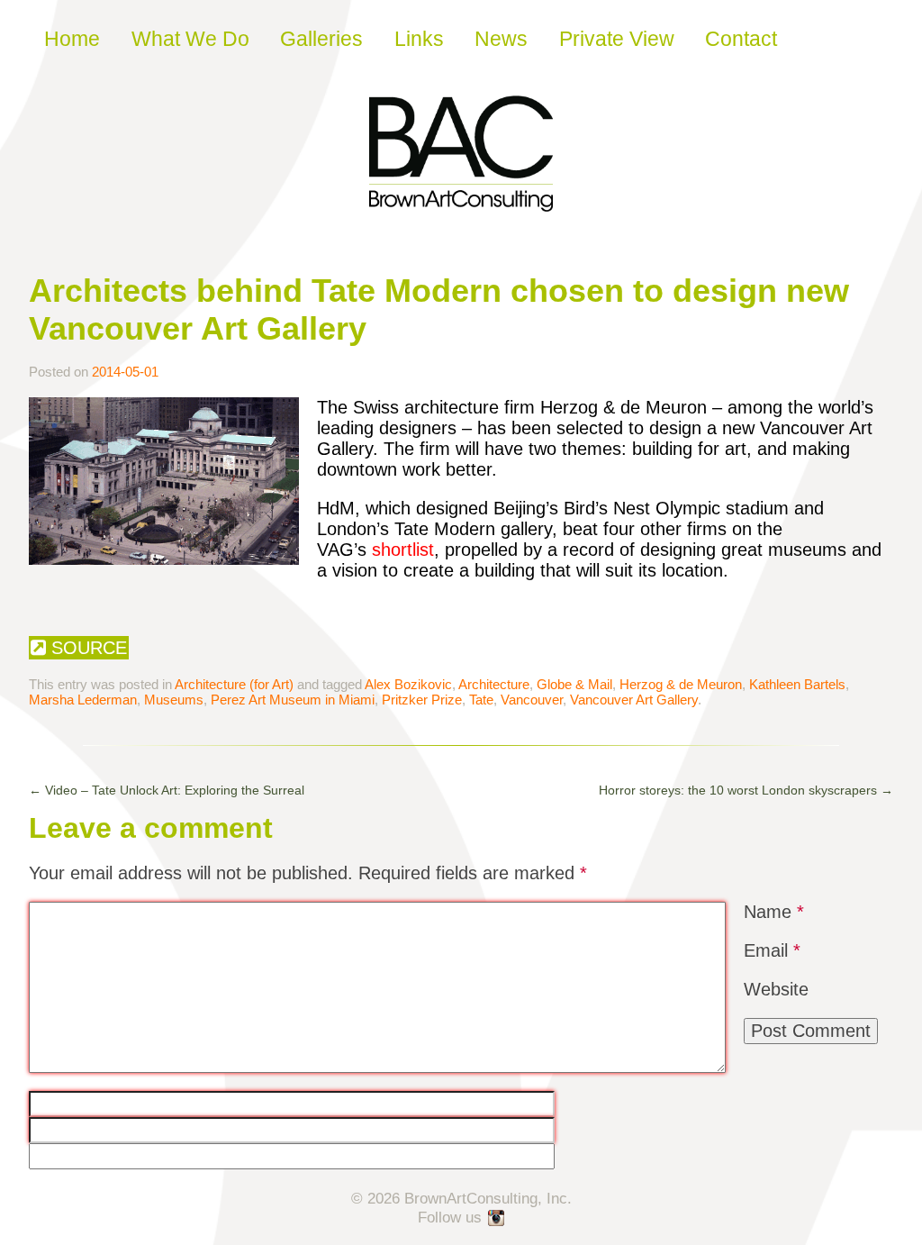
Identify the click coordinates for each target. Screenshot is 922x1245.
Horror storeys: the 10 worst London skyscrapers (746, 790)
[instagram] (497, 1219)
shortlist (403, 549)
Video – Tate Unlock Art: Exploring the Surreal (166, 790)
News (501, 38)
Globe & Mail (574, 684)
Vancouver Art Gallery (634, 699)
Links (419, 38)
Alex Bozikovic (408, 684)
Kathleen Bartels (797, 684)
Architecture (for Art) (234, 684)
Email (772, 950)
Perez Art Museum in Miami (293, 699)
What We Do (190, 38)
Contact (741, 38)
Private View (616, 38)
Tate (481, 699)
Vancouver (532, 699)
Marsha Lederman (83, 699)
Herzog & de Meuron (680, 684)
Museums (173, 699)
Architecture (493, 684)
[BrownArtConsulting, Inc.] (461, 199)
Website (776, 989)
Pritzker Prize (422, 699)
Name (774, 912)
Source (86, 648)
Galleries (321, 38)
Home (72, 38)
